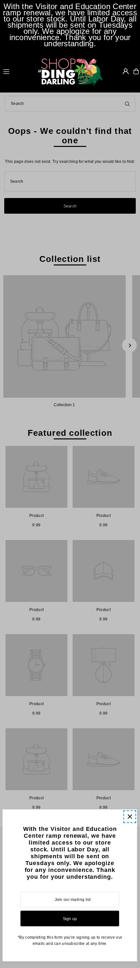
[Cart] (136, 71)
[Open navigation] (17, 71)
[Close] (129, 816)
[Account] (126, 71)
